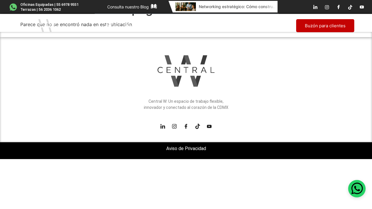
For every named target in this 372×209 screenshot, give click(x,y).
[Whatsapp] (357, 188)
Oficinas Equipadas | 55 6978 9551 (49, 4)
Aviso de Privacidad (186, 148)
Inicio (111, 25)
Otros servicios (226, 25)
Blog (262, 25)
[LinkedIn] (315, 7)
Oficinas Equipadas (173, 25)
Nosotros (135, 25)
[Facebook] (338, 7)
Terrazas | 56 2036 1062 (40, 9)
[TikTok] (350, 7)
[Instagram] (327, 7)
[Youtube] (361, 7)
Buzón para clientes (325, 25)
